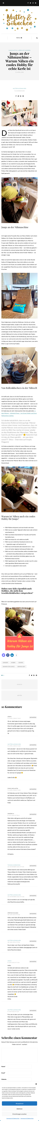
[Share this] (16, 96)
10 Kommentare (19, 91)
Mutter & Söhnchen (19, 88)
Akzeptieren (19, 1103)
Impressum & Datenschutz (13, 1118)
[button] (36, 1084)
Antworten (33, 717)
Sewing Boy (21, 666)
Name (3, 1066)
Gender (5, 662)
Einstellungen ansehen (19, 1114)
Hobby (13, 662)
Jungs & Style (13, 50)
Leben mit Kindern (24, 50)
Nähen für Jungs (8, 666)
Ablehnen (19, 1109)
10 (3, 675)
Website (3, 1079)
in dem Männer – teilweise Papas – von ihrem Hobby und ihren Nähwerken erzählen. (19, 413)
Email (3, 1073)
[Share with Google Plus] (21, 96)
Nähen (21, 662)
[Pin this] (23, 96)
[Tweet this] (18, 96)
